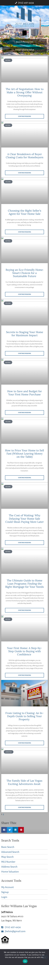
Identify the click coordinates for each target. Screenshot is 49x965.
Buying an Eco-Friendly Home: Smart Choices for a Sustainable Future (24, 273)
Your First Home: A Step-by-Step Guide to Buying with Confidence (24, 651)
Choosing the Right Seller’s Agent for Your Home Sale (24, 212)
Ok (25, 961)
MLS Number (8, 861)
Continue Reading (24, 116)
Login (4, 897)
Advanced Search (10, 851)
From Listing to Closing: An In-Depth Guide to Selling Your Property (24, 716)
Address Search (9, 866)
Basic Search (7, 847)
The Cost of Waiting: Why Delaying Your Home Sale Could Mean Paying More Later (24, 518)
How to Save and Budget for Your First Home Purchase (24, 393)
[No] (45, 957)
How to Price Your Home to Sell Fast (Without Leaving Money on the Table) (24, 453)
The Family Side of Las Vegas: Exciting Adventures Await (25, 782)
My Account (7, 887)
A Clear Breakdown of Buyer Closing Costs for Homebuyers (24, 155)
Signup (5, 892)
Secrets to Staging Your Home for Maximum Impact (24, 333)
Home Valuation (10, 871)
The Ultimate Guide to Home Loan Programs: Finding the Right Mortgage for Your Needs (24, 583)
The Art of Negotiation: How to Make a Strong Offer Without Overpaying (24, 92)
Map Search (7, 856)
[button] (24, 32)
